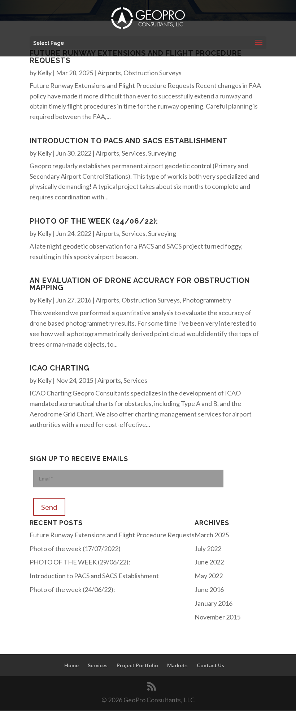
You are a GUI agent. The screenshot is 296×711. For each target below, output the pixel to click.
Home (71, 665)
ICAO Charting (60, 368)
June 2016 (209, 589)
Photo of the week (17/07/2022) (75, 549)
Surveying (162, 153)
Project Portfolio (137, 665)
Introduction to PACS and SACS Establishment (129, 140)
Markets (177, 665)
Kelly (45, 73)
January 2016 (213, 603)
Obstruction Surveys (152, 73)
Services (133, 153)
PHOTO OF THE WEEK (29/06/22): (80, 562)
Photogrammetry (206, 300)
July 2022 (208, 549)
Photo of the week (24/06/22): (94, 221)
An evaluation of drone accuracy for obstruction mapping (140, 284)
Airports (109, 73)
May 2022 (209, 576)
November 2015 (217, 617)
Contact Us (210, 665)
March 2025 (212, 535)
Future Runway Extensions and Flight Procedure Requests (136, 57)
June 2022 (209, 562)
